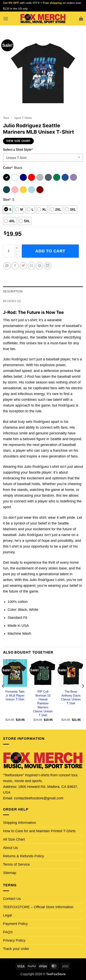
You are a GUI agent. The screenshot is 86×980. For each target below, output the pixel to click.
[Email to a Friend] (31, 266)
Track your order (16, 949)
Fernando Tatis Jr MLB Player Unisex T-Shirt (15, 695)
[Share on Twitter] (23, 266)
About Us (10, 848)
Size (7, 199)
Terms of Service (16, 864)
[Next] (82, 694)
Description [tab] (13, 291)
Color (8, 167)
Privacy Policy (14, 940)
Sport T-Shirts (23, 118)
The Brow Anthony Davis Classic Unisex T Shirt (71, 697)
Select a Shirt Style (18, 149)
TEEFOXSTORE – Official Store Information (38, 907)
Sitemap (9, 873)
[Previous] (3, 694)
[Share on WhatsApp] (7, 266)
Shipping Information (19, 823)
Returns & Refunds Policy (23, 856)
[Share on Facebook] (15, 266)
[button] (5, 18)
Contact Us (12, 899)
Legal (7, 915)
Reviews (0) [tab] (12, 301)
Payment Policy (15, 924)
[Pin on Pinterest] (39, 266)
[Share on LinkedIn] (47, 266)
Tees (6, 118)
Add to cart (50, 251)
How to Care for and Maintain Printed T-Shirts (39, 831)
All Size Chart (14, 839)
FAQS (8, 932)
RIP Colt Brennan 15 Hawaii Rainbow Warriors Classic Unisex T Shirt (43, 703)
